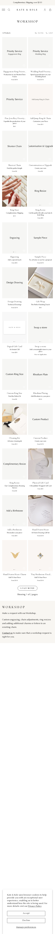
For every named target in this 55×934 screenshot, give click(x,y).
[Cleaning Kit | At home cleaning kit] (14, 419)
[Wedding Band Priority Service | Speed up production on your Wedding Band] (40, 52)
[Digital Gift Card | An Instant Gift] (14, 327)
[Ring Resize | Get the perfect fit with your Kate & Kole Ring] (40, 191)
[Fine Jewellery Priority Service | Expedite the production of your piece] (14, 99)
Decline (26, 920)
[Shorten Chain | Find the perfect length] (14, 146)
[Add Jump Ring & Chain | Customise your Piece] (40, 99)
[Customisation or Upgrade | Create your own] (40, 146)
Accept (26, 913)
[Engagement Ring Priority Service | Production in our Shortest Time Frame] (14, 52)
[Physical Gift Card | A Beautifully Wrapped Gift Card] (40, 464)
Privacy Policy (35, 906)
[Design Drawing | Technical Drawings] (14, 282)
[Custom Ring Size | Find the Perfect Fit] (14, 374)
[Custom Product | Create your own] (40, 419)
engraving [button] (15, 620)
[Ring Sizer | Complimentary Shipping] (14, 191)
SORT (51, 33)
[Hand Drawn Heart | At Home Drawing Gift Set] (40, 510)
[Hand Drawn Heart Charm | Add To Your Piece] (14, 555)
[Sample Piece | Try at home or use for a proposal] (40, 238)
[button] (3, 9)
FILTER (41, 33)
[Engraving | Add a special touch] (14, 238)
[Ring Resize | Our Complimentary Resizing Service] (14, 464)
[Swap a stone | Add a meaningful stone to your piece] (40, 327)
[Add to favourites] (24, 65)
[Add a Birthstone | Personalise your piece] (14, 510)
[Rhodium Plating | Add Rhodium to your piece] (40, 374)
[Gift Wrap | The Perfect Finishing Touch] (40, 282)
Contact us (7, 633)
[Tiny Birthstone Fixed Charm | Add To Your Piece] (40, 555)
